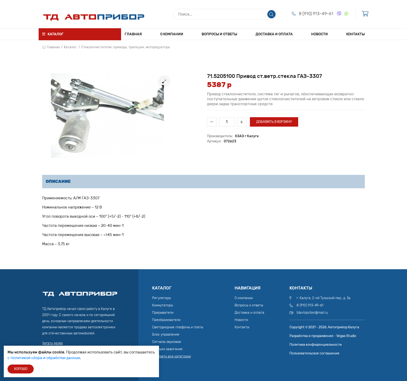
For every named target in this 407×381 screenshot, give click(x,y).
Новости (319, 34)
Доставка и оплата (274, 34)
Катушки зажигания (167, 349)
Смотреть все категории (171, 356)
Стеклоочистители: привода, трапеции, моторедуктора (125, 47)
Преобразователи (166, 320)
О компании (171, 34)
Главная (133, 34)
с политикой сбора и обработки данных (44, 358)
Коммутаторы (162, 305)
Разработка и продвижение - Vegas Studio (322, 336)
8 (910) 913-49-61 (316, 13)
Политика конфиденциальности (315, 345)
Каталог (70, 47)
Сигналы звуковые (166, 342)
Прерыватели (162, 313)
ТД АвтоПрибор (79, 292)
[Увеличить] (164, 81)
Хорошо (20, 369)
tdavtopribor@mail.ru (312, 313)
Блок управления (165, 335)
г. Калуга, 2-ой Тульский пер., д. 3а (323, 298)
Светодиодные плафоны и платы (177, 327)
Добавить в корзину (274, 122)
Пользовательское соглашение (314, 353)
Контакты (355, 34)
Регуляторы (161, 298)
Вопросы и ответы (219, 34)
